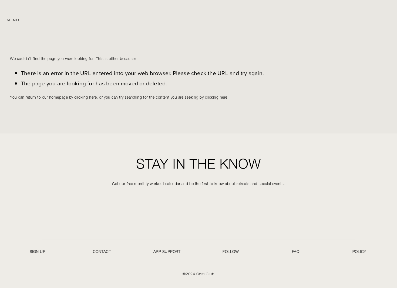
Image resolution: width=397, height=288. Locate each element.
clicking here (85, 97)
